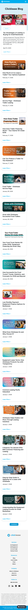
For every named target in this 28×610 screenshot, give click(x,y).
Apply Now (14, 575)
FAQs (14, 562)
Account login (14, 549)
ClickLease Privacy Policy (19, 608)
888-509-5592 (14, 582)
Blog (14, 558)
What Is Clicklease (14, 571)
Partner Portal (14, 550)
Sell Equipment (14, 547)
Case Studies (14, 560)
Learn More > (7, 52)
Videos (14, 564)
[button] (25, 1)
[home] (5, 1)
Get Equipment (14, 545)
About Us (14, 573)
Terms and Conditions (8, 608)
